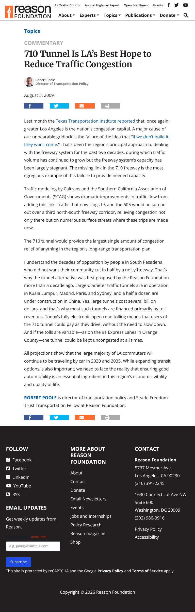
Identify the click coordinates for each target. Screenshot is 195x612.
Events (158, 5)
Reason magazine (88, 533)
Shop (75, 542)
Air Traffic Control (67, 5)
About (65, 15)
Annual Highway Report (102, 5)
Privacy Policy (148, 529)
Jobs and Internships (90, 516)
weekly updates (29, 519)
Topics (110, 15)
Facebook (22, 460)
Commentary (43, 43)
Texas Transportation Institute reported (95, 121)
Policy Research (86, 525)
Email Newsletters (88, 499)
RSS (16, 494)
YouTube (22, 486)
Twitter (19, 468)
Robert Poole (40, 398)
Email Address (26, 536)
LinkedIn (21, 477)
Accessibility (147, 537)
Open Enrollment (136, 5)
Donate (167, 15)
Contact (78, 481)
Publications (138, 15)
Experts (87, 15)
